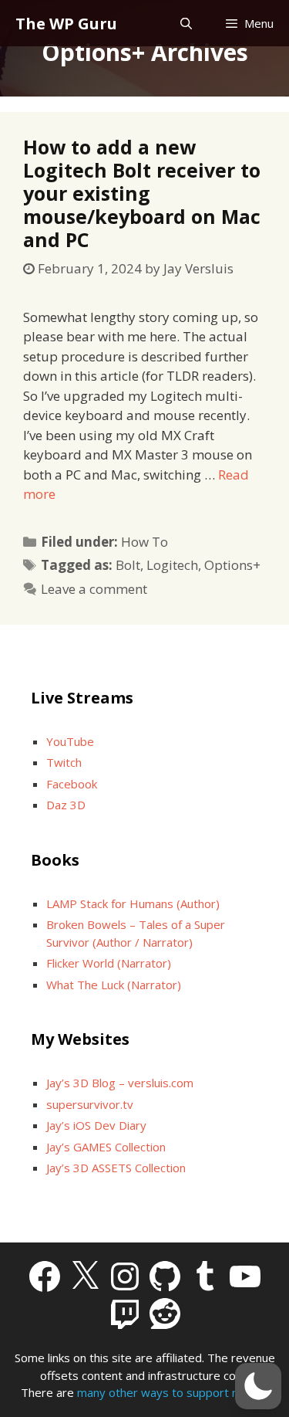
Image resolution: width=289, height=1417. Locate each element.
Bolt (128, 565)
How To (144, 542)
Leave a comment (94, 589)
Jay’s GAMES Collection (106, 1146)
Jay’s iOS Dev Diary (96, 1125)
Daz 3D (66, 804)
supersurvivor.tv (89, 1104)
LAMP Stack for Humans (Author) (133, 903)
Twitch (64, 762)
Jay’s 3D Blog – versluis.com (119, 1082)
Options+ (232, 565)
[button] (258, 1386)
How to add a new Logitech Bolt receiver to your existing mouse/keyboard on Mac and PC (141, 193)
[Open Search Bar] (185, 23)
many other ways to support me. (164, 1392)
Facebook (71, 784)
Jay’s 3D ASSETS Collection (116, 1167)
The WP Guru (66, 23)
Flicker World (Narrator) (108, 963)
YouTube (70, 741)
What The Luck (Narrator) (113, 984)
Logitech (172, 565)
